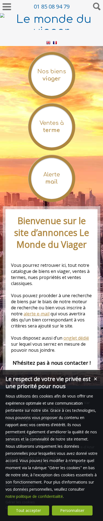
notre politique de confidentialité (34, 496)
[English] (48, 43)
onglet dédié (76, 338)
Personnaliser (72, 510)
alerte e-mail (36, 314)
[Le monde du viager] (51, 31)
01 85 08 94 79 (51, 6)
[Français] (55, 43)
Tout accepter (28, 510)
